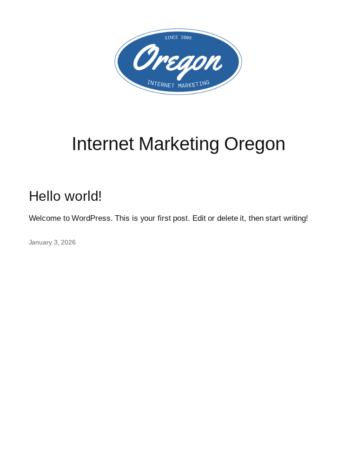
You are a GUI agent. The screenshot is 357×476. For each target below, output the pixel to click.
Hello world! (65, 196)
